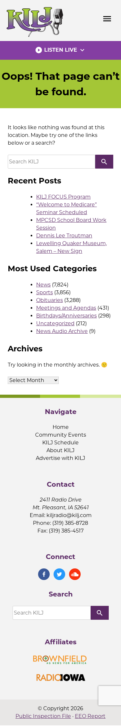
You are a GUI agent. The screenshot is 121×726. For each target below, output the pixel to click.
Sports (44, 292)
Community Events (60, 435)
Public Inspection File (43, 716)
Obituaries (49, 300)
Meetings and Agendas (66, 308)
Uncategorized (55, 323)
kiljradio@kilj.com (69, 515)
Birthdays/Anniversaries (66, 316)
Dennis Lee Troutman (64, 236)
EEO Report (90, 716)
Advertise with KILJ (60, 458)
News (43, 285)
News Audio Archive (62, 331)
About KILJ (60, 450)
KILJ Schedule (60, 443)
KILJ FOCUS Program (63, 197)
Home (61, 427)
